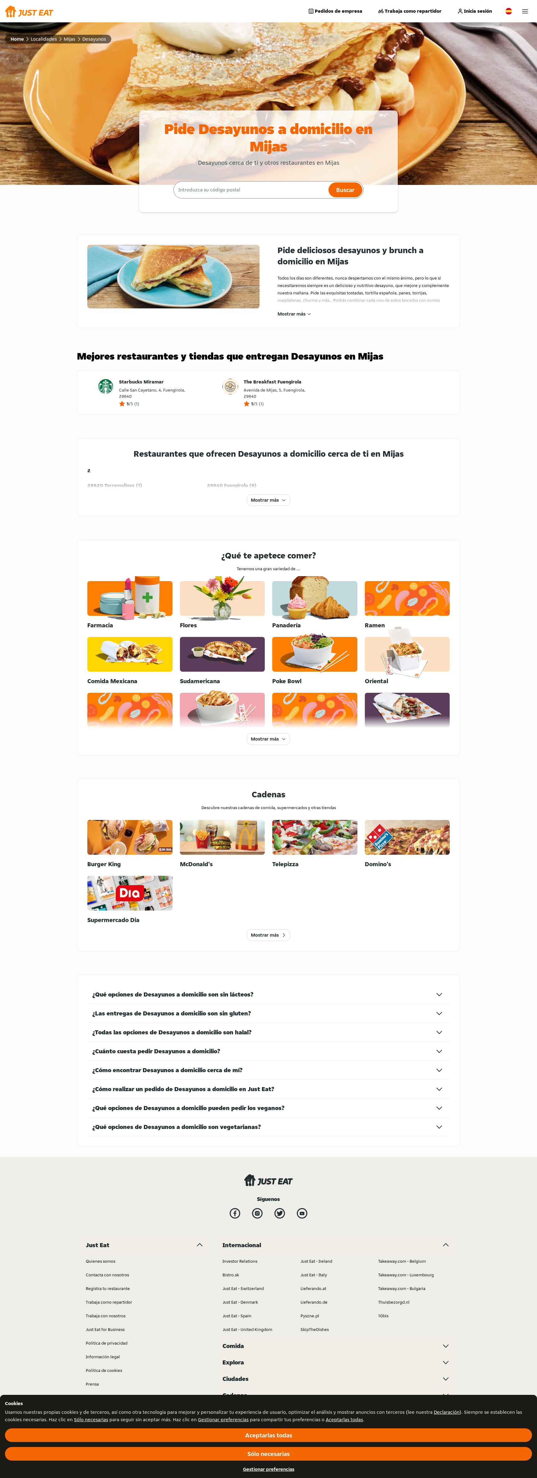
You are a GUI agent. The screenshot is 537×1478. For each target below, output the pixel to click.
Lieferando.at (313, 1288)
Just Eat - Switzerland (243, 1288)
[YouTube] (302, 1213)
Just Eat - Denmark (240, 1302)
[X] (279, 1213)
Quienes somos (100, 1261)
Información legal (103, 1356)
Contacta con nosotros (107, 1275)
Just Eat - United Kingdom (247, 1329)
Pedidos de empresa (338, 11)
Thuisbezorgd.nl (394, 1302)
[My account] (525, 11)
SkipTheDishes (315, 1329)
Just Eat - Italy (314, 1275)
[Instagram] (257, 1213)
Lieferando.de (314, 1302)
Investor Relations (240, 1261)
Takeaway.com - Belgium (402, 1261)
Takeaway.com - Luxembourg (406, 1275)
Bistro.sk (231, 1275)
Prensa (92, 1384)
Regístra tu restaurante (108, 1288)
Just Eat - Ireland (316, 1261)
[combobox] (250, 190)
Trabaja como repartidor (413, 11)
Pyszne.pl (310, 1316)
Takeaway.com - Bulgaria (401, 1288)
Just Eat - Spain (237, 1316)
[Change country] (508, 11)
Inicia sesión (478, 11)
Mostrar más (291, 314)
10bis (383, 1316)
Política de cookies (104, 1370)
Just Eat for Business (105, 1329)
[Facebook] (235, 1213)
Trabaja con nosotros (106, 1316)
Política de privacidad (106, 1343)
